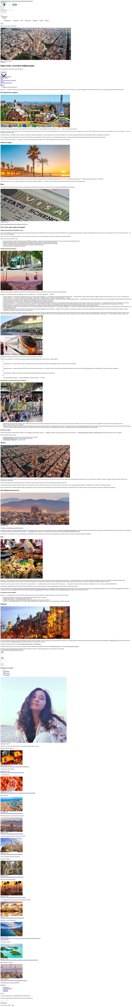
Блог (32, 1)
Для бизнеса (24, 1)
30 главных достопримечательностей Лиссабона (12, 877)
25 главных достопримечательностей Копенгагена (12, 917)
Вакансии (5, 989)
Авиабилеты (4, 1)
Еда (1, 84)
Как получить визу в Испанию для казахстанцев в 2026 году (15, 766)
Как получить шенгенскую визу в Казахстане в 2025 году (14, 224)
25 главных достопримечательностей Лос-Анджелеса (13, 897)
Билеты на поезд (11, 1)
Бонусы (29, 1)
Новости (3, 771)
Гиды (2, 23)
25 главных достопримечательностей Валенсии (12, 813)
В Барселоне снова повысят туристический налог (12, 772)
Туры (19, 1)
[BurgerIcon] (2, 5)
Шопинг (3, 85)
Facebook (7, 675)
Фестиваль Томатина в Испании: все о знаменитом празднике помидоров (18, 793)
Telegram (7, 671)
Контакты (5, 991)
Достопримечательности (6, 82)
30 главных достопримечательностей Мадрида (11, 854)
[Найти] (2, 7)
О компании (6, 987)
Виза (2, 79)
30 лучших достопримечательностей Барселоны (12, 528)
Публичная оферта (7, 988)
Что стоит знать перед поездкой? (8, 80)
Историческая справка (6, 76)
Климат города (4, 77)
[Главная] (1, 20)
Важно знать (4, 765)
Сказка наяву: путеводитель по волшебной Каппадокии (14, 980)
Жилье (2, 81)
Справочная (3, 791)
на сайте (43, 309)
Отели (16, 1)
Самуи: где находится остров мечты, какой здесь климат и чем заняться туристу (19, 960)
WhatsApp (7, 673)
